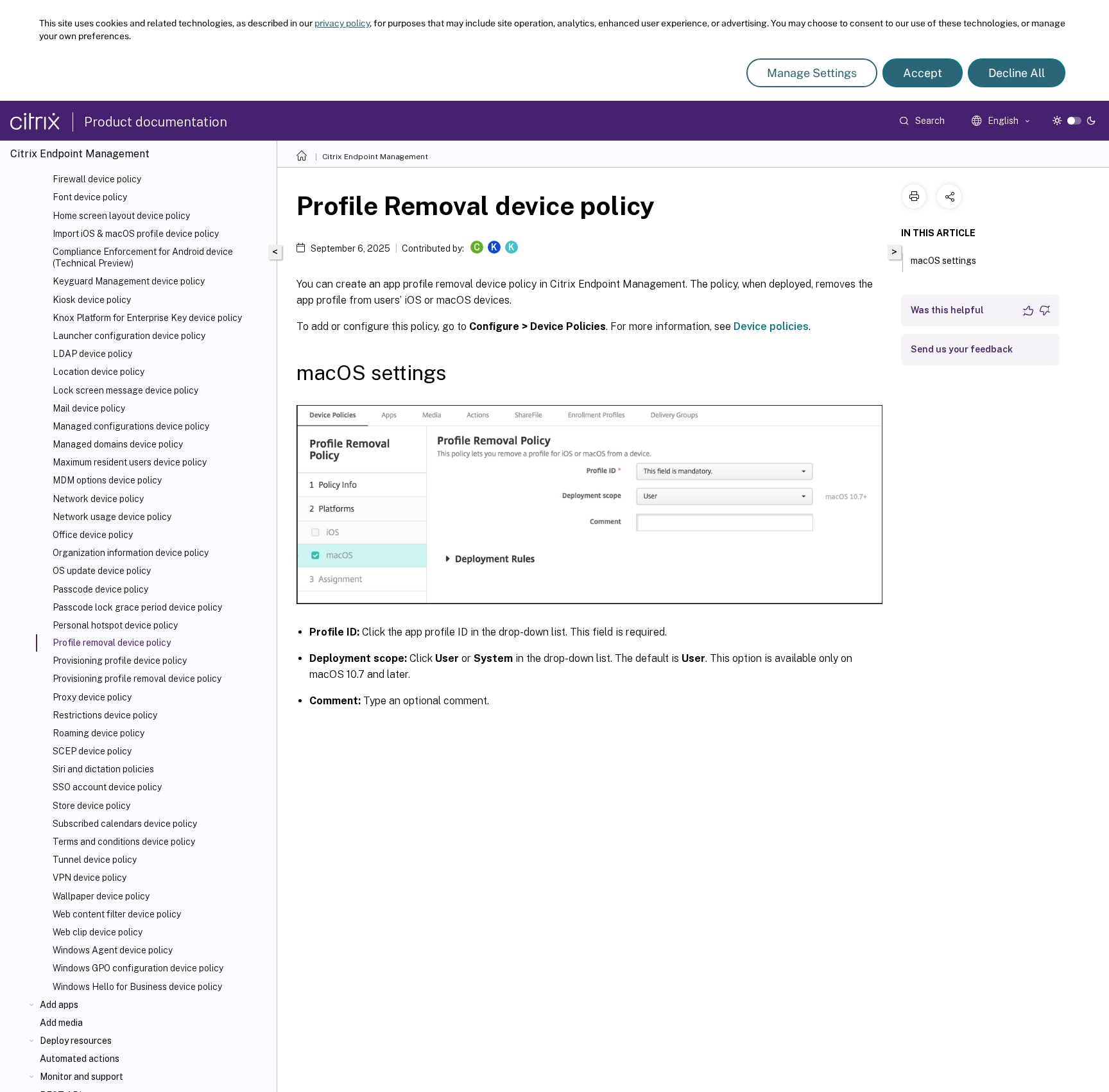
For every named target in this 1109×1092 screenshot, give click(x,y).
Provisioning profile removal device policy (137, 678)
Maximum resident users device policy (130, 462)
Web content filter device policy (117, 914)
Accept (922, 73)
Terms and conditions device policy (124, 841)
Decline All (1016, 73)
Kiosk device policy (92, 300)
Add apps (59, 1005)
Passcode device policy (100, 589)
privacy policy (342, 23)
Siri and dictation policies (103, 769)
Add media (61, 1023)
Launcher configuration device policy (129, 336)
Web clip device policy (97, 932)
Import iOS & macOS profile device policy (136, 234)
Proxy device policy (92, 697)
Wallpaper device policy (101, 896)
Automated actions (79, 1058)
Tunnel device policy (95, 859)
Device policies (771, 326)
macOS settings (943, 261)
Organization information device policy (131, 553)
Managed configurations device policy (131, 426)
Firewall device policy (97, 179)
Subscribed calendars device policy (125, 824)
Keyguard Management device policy (129, 281)
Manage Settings (812, 73)
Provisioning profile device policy (120, 660)
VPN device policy (89, 877)
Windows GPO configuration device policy (138, 968)
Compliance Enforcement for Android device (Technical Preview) (143, 257)
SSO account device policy (107, 787)
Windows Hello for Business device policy (137, 987)
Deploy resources (76, 1041)
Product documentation (155, 122)
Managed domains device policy (118, 444)
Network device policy (98, 499)
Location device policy (98, 372)
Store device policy (91, 806)
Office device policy (93, 535)
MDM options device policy (107, 480)
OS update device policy (102, 571)
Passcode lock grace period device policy (137, 607)
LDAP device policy (92, 354)
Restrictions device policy (105, 715)
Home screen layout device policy (121, 216)
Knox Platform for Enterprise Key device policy (147, 318)
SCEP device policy (92, 751)
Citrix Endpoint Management (375, 156)
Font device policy (90, 197)
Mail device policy (89, 408)
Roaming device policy (98, 733)
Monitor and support (81, 1076)
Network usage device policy (112, 517)
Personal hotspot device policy (115, 625)
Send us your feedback (962, 349)
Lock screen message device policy (125, 390)
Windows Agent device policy (113, 950)
